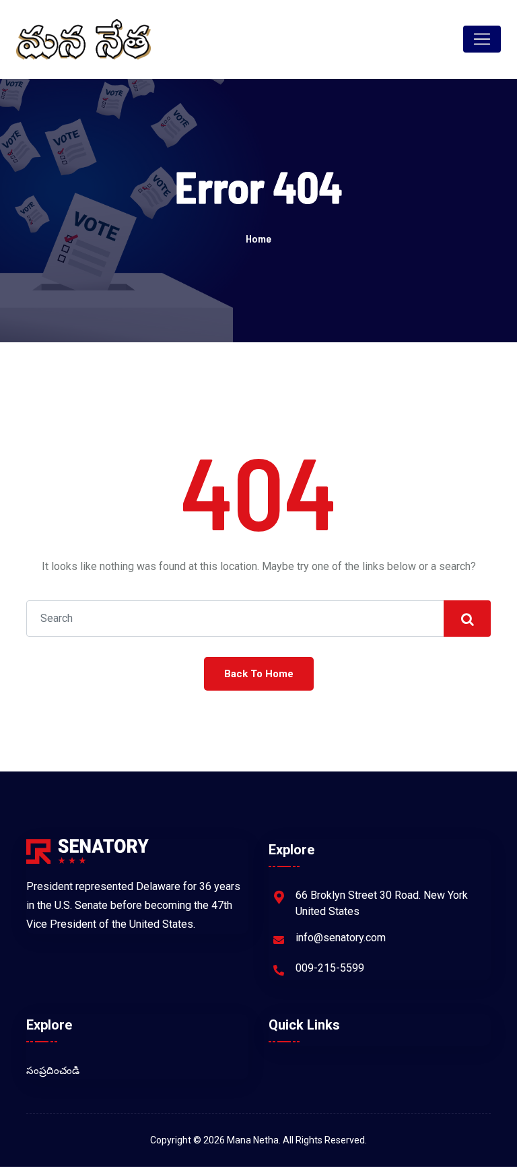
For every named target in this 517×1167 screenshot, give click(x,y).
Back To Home (259, 674)
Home (258, 238)
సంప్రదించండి (52, 1071)
